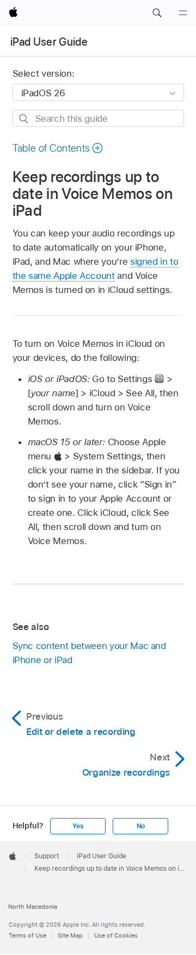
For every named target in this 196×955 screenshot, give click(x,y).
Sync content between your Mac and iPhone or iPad (89, 652)
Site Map (70, 935)
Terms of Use (27, 935)
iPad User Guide (49, 41)
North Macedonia (32, 906)
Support (46, 856)
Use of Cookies (116, 935)
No (141, 826)
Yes (77, 826)
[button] (157, 13)
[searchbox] (98, 118)
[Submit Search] (24, 118)
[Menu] (183, 13)
